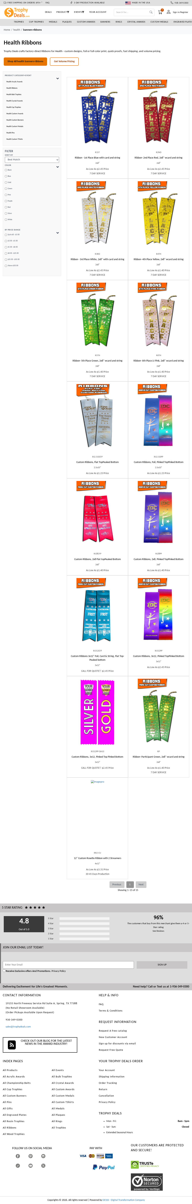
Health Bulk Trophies (13, 95)
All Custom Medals (63, 1096)
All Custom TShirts (63, 1102)
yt (34, 1165)
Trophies (19, 22)
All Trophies (59, 1127)
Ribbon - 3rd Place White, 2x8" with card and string (97, 259)
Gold (9, 182)
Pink (9, 195)
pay (92, 1172)
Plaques (67, 22)
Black (10, 170)
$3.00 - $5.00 (13, 241)
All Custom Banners (14, 1096)
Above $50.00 (13, 266)
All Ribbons (9, 1127)
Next (141, 884)
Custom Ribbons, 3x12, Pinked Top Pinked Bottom (97, 757)
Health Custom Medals (14, 126)
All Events (58, 1070)
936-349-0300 (180, 3)
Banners (105, 22)
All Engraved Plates (14, 1115)
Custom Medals (159, 22)
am (107, 1160)
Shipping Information (111, 1076)
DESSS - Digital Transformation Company (124, 1200)
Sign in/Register (180, 12)
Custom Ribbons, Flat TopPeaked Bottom (97, 462)
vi (80, 1160)
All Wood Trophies (14, 1134)
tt (21, 1165)
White (10, 220)
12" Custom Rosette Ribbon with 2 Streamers (97, 858)
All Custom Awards (63, 1089)
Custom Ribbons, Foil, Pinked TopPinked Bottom (158, 462)
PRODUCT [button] (61, 12)
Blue (9, 176)
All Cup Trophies (12, 1089)
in (47, 1156)
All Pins (7, 1102)
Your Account (107, 1070)
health (16, 30)
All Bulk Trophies (62, 1076)
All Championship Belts (17, 1083)
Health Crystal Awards (14, 101)
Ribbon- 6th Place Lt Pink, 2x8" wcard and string (159, 360)
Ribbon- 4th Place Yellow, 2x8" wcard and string (159, 259)
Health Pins (10, 133)
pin (30, 1160)
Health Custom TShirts (14, 139)
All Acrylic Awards (14, 1076)
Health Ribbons (11, 88)
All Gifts (8, 1108)
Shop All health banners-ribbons (25, 61)
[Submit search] (151, 12)
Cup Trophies (36, 22)
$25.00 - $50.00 (14, 259)
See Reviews (158, 931)
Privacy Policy (58, 971)
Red (9, 207)
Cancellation (106, 1096)
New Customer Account (113, 1037)
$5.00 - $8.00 (13, 247)
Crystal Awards (136, 22)
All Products (10, 1070)
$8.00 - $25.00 (13, 253)
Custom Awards (86, 22)
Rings (119, 22)
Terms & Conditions (110, 1010)
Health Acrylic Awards (14, 82)
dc (98, 1160)
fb (21, 1156)
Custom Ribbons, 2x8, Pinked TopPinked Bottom (158, 559)
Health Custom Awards (14, 114)
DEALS (48, 12)
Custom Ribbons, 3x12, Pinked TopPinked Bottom (158, 656)
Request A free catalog (113, 1031)
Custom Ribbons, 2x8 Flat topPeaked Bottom (97, 559)
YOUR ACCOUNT (97, 12)
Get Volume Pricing (64, 61)
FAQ (48, 3)
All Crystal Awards (63, 1083)
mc (89, 1160)
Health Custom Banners (15, 120)
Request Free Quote (111, 1050)
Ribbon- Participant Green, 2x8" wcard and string (158, 757)
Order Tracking (108, 1083)
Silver (10, 213)
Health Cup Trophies (13, 107)
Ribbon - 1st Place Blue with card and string (97, 157)
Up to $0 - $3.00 (14, 235)
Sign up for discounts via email (117, 1043)
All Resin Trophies (13, 1121)
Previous (117, 884)
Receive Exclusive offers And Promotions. (28, 971)
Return (103, 1089)
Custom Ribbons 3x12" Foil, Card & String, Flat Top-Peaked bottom (97, 658)
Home (7, 30)
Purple (10, 201)
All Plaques (58, 1115)
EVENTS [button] (78, 12)
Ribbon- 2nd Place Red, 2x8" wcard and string (158, 157)
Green (10, 189)
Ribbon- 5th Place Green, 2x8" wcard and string (97, 360)
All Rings (57, 1121)
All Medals (58, 1108)
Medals (53, 22)
